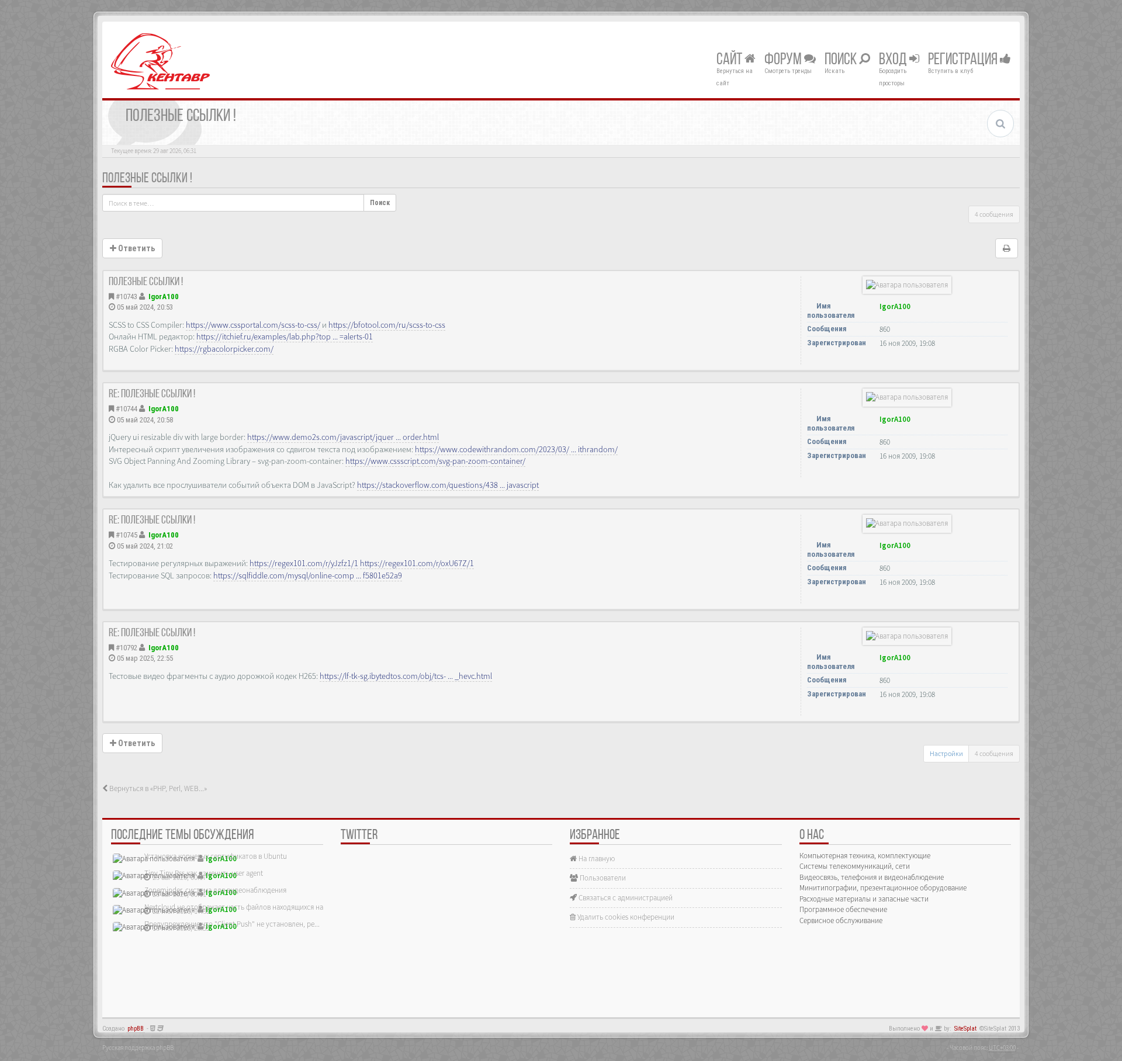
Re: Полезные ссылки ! (152, 394)
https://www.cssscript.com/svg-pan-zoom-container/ (435, 461)
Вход (894, 60)
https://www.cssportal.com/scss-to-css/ (253, 325)
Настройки (946, 753)
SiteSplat (965, 1028)
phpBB (135, 1028)
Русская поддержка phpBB (138, 1047)
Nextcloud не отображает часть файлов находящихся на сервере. (248, 907)
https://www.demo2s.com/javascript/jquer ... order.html (343, 437)
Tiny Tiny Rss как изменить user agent (203, 873)
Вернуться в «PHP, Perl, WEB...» (157, 788)
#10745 (126, 534)
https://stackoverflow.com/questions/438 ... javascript (448, 485)
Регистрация (964, 60)
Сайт (730, 60)
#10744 (126, 408)
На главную (596, 859)
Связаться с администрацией (625, 898)
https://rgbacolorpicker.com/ (224, 349)
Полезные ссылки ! (147, 179)
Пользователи (602, 878)
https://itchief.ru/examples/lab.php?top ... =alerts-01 (284, 336)
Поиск (842, 60)
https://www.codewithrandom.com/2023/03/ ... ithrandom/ (516, 449)
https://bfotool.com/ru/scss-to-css (386, 325)
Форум (784, 60)
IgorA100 (163, 296)
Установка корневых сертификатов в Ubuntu (215, 856)
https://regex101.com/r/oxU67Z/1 (417, 563)
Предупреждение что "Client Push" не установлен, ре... (232, 924)
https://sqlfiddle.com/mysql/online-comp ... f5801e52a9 (307, 575)
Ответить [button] (135, 248)
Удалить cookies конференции (625, 917)
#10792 (126, 647)
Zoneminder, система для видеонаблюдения (215, 890)
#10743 (126, 296)
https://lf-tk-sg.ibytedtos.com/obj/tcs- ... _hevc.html (406, 676)
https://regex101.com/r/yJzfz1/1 (304, 563)
